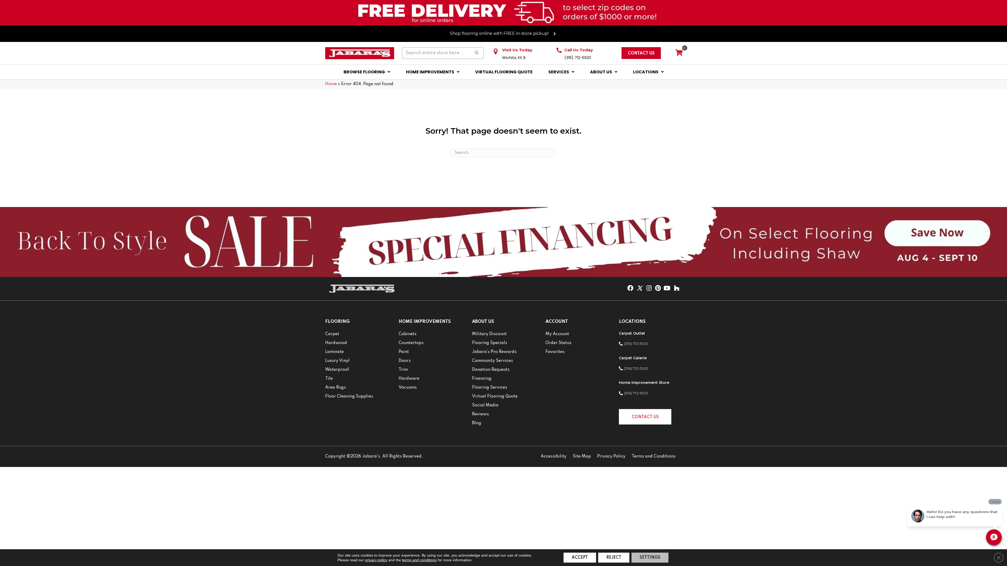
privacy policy (376, 560)
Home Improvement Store (644, 382)
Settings (650, 558)
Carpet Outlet (632, 333)
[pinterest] (658, 288)
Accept (580, 558)
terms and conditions (419, 560)
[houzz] (676, 288)
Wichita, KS (512, 57)
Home (331, 84)
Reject (613, 558)
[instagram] (649, 288)
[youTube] (666, 288)
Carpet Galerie (633, 358)
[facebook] (630, 288)
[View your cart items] (679, 53)
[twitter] (639, 288)
